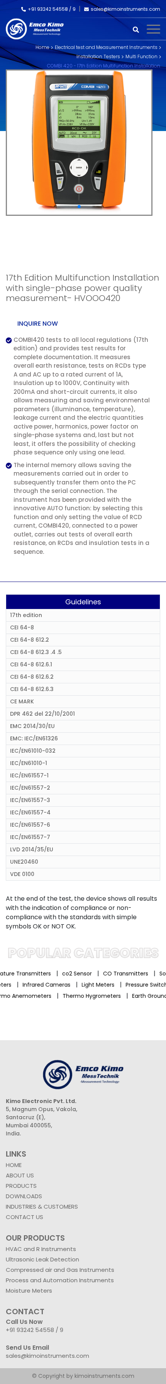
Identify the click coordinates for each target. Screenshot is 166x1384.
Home (42, 47)
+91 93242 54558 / (50, 9)
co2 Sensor (69, 973)
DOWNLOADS (24, 1196)
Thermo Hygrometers (85, 996)
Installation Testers (98, 56)
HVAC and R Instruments (41, 1249)
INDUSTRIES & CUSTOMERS (42, 1206)
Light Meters (104, 985)
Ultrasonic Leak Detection (42, 1259)
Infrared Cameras (53, 985)
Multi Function (141, 56)
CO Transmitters (118, 973)
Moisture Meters (29, 1290)
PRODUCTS (21, 1186)
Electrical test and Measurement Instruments (106, 47)
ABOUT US (20, 1175)
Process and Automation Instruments (60, 1280)
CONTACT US (24, 1217)
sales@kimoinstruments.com (125, 9)
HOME (14, 1165)
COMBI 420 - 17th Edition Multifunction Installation (103, 65)
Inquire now (37, 323)
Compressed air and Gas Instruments (60, 1270)
